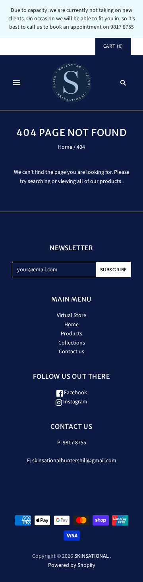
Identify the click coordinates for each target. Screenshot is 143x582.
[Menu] (16, 82)
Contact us (71, 352)
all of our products (99, 181)
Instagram (74, 402)
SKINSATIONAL (91, 556)
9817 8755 (74, 443)
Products (71, 334)
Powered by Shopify (71, 565)
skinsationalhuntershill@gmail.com (74, 461)
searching (39, 181)
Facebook (75, 393)
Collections (71, 343)
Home (65, 147)
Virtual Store (71, 315)
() (113, 46)
